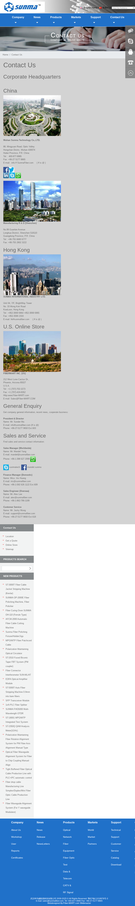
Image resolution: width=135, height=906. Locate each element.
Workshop (16, 837)
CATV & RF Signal (68, 889)
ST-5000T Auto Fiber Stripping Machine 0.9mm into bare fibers (18, 691)
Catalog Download (116, 861)
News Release (41, 833)
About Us (16, 830)
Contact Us (17, 54)
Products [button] (56, 17)
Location (10, 536)
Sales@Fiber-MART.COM (23, 398)
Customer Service (116, 847)
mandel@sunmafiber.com (23, 454)
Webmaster (85, 903)
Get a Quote (11, 540)
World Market (91, 833)
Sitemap (10, 549)
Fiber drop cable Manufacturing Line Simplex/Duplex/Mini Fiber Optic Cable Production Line (18, 790)
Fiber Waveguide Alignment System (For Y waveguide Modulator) (19, 807)
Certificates (17, 857)
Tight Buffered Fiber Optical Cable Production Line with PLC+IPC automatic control (19, 773)
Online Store (11, 545)
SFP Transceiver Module (17, 700)
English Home (90, 7)
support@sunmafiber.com (23, 513)
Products (69, 822)
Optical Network (67, 833)
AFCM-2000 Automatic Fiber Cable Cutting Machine (16, 623)
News (40, 822)
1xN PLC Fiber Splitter (16, 705)
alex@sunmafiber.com (21, 497)
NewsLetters (43, 843)
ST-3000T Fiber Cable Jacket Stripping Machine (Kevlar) (18, 589)
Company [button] (18, 17)
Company (17, 822)
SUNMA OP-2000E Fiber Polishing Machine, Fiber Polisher (17, 601)
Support (116, 822)
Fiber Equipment (68, 847)
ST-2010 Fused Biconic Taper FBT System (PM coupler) (17, 661)
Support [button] (96, 17)
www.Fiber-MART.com (18, 395)
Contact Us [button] (117, 17)
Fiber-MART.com (71, 903)
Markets (93, 822)
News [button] (37, 17)
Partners (92, 843)
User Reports (15, 847)
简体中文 (107, 7)
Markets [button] (76, 17)
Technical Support (116, 833)
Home (5, 54)
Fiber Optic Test (69, 861)
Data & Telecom (67, 875)
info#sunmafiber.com (20, 425)
